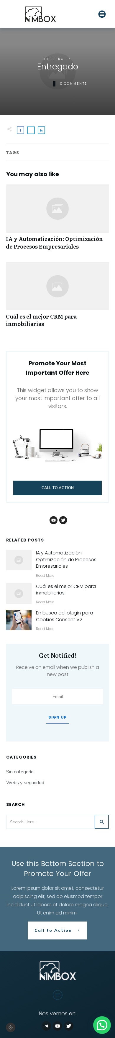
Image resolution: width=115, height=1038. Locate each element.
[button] (10, 1027)
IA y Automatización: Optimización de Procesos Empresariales (57, 220)
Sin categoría (20, 771)
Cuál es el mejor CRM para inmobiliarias (57, 297)
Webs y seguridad (25, 782)
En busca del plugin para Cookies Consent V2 (64, 616)
